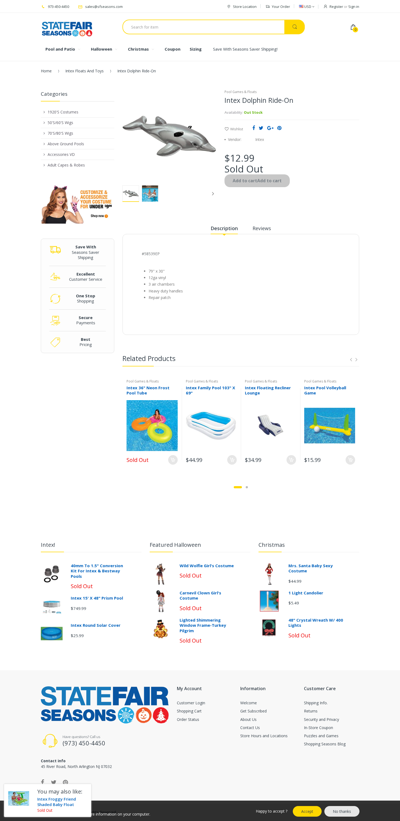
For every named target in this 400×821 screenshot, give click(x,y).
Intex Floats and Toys (84, 70)
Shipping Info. (316, 702)
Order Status (188, 719)
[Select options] (173, 460)
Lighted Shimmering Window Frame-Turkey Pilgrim (203, 625)
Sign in (353, 6)
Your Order (281, 6)
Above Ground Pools (66, 143)
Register (336, 6)
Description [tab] (224, 228)
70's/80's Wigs (60, 133)
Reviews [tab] (262, 228)
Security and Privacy (321, 719)
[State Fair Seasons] (67, 27)
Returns (311, 711)
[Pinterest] (279, 128)
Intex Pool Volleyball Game (325, 390)
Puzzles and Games (321, 735)
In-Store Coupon (318, 727)
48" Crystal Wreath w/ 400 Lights (315, 622)
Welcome (248, 702)
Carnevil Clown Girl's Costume (200, 595)
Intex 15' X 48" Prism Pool (97, 598)
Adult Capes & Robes (66, 165)
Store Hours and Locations (264, 735)
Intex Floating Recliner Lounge (268, 390)
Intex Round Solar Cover (96, 625)
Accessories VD (61, 154)
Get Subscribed (253, 711)
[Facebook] (253, 128)
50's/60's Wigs (60, 122)
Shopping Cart (189, 711)
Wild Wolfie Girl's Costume (207, 565)
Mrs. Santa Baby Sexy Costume (310, 568)
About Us (248, 719)
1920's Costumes (63, 112)
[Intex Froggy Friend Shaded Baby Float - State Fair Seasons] (18, 798)
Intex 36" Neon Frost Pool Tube (148, 390)
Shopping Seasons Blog (325, 743)
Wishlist (236, 128)
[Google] (270, 128)
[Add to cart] (232, 460)
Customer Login (191, 702)
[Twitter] (261, 128)
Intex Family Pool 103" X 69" (210, 390)
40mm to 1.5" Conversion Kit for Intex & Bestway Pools (97, 571)
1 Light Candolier (305, 592)
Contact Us (250, 727)
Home (46, 70)
